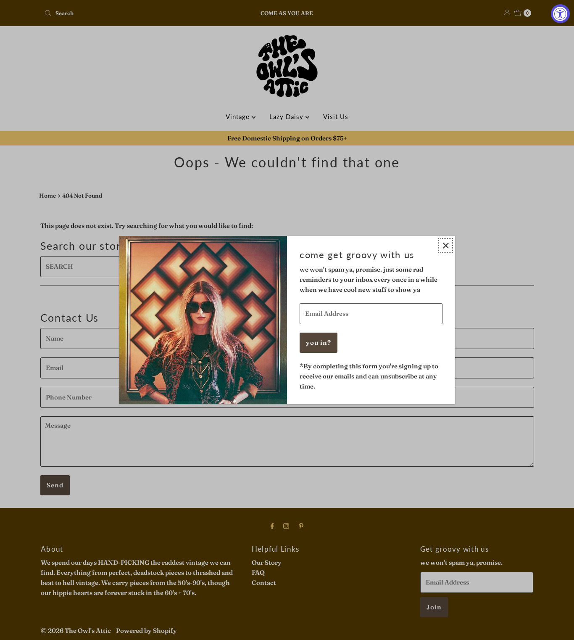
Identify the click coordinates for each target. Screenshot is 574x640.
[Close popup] (445, 245)
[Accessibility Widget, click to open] (560, 13)
